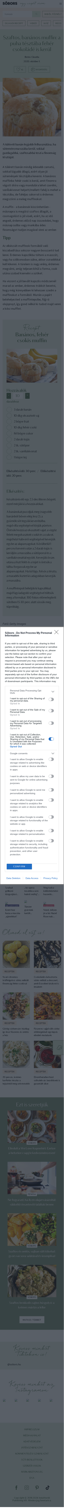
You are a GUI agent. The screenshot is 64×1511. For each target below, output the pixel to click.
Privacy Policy (50, 878)
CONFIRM (19, 866)
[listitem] (32, 691)
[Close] (57, 633)
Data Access (32, 878)
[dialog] (32, 755)
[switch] (51, 699)
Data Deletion (13, 878)
